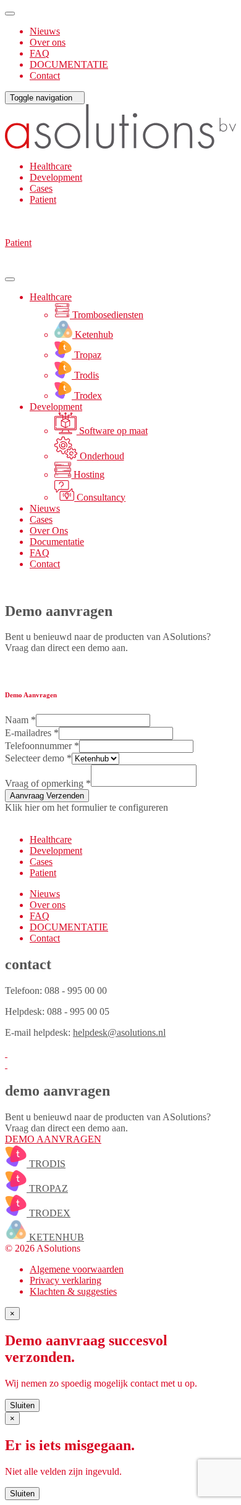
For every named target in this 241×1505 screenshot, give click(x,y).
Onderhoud (100, 456)
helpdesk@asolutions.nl (119, 1032)
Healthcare (51, 166)
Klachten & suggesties (73, 1291)
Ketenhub (92, 334)
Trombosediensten (106, 315)
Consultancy (99, 497)
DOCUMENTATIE (69, 64)
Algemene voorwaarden (77, 1269)
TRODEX (48, 1213)
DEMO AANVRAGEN (53, 1139)
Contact (45, 75)
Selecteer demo (38, 758)
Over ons (48, 42)
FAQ (39, 53)
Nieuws (45, 31)
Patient (43, 199)
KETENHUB (55, 1237)
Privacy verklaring (65, 1280)
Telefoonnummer (42, 745)
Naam (20, 720)
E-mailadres (32, 733)
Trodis (85, 375)
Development (56, 177)
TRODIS (46, 1163)
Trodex (87, 395)
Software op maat (112, 430)
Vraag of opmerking (48, 783)
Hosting (87, 474)
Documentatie (57, 541)
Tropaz (86, 355)
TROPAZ (47, 1188)
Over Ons (49, 530)
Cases (41, 188)
